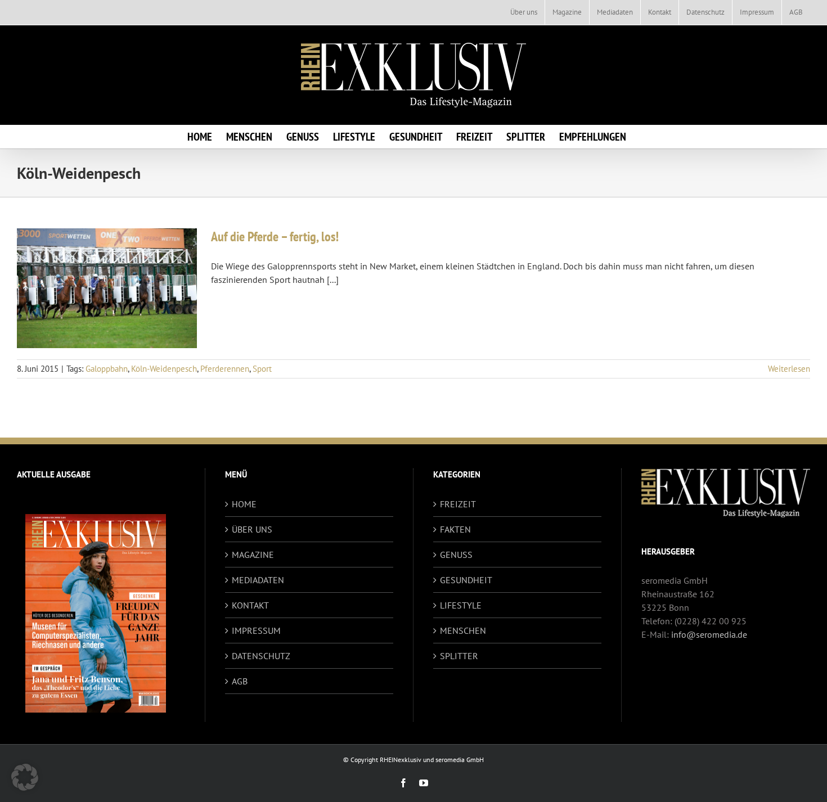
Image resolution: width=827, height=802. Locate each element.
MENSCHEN (463, 630)
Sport (262, 368)
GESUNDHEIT (466, 579)
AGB (240, 681)
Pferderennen (224, 368)
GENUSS (456, 554)
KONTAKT (250, 605)
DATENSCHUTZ (261, 655)
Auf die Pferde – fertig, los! (275, 236)
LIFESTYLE (461, 605)
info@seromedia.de (709, 634)
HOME (244, 504)
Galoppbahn (107, 368)
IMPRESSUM (256, 630)
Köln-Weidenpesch (164, 368)
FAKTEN (455, 529)
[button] (25, 777)
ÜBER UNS (252, 529)
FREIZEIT (458, 504)
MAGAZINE (253, 554)
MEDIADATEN (258, 579)
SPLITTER (459, 655)
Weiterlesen (789, 368)
